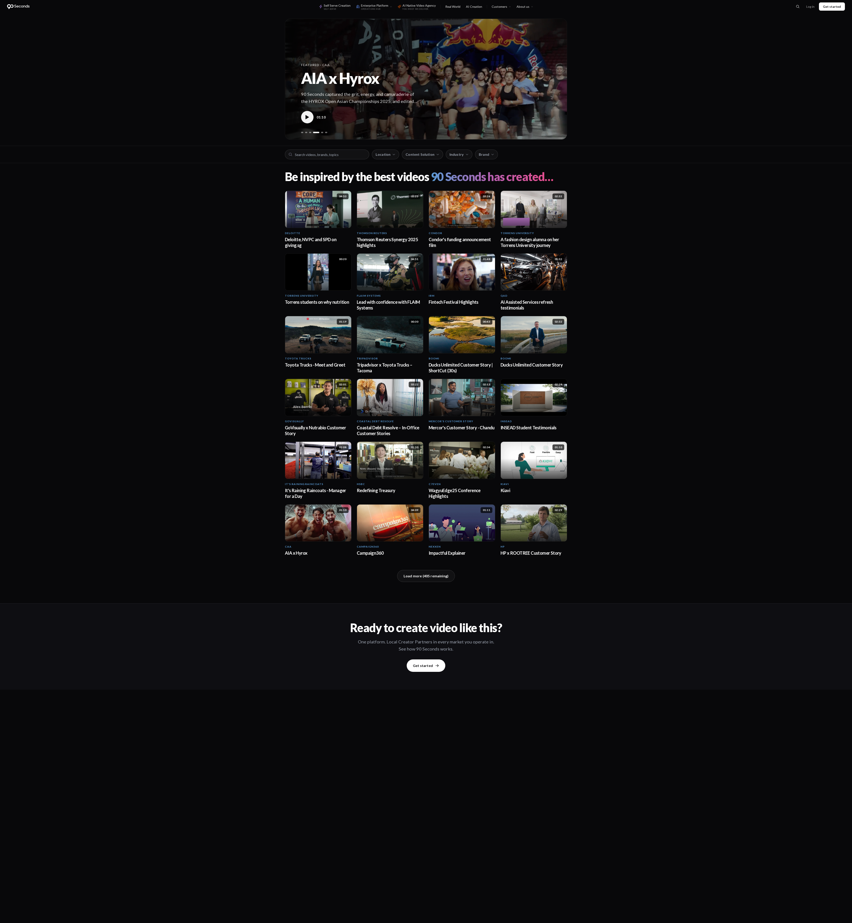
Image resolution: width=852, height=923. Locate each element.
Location (383, 154)
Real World (452, 6)
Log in (810, 6)
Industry (457, 154)
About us (523, 6)
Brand (484, 154)
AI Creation (474, 6)
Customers (499, 6)
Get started (832, 6)
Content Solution (420, 154)
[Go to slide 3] (310, 132)
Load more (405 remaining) (426, 576)
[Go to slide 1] (302, 132)
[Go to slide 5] (320, 132)
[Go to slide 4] (314, 132)
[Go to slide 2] (306, 132)
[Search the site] (797, 6)
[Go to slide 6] (326, 132)
